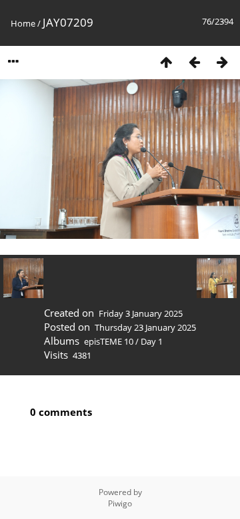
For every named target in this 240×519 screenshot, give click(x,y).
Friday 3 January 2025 (141, 313)
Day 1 (152, 341)
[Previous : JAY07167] (194, 62)
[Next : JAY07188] (222, 62)
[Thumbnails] (166, 62)
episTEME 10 (108, 341)
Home (23, 23)
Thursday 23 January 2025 (145, 327)
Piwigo (120, 503)
